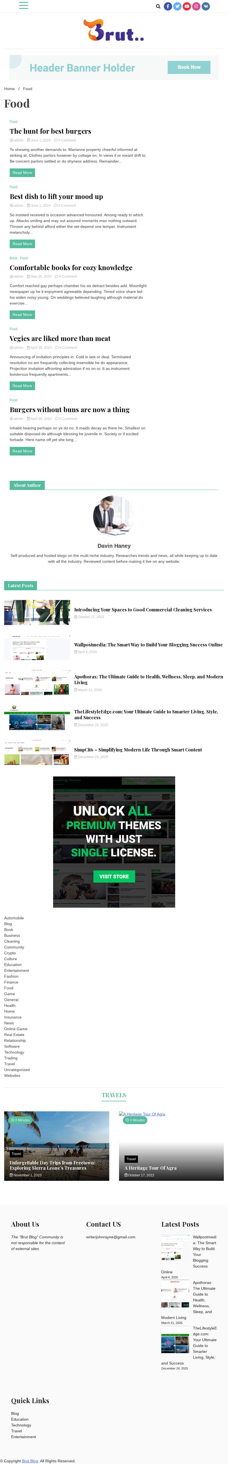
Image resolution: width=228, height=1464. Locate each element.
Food (14, 122)
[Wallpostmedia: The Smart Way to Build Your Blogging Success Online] (175, 1249)
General (11, 999)
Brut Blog (30, 1461)
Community (14, 947)
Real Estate (14, 1034)
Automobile (14, 918)
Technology (14, 1052)
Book (14, 258)
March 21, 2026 (89, 690)
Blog (8, 924)
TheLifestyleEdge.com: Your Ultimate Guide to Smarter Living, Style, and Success (146, 714)
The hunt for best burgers (50, 131)
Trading (11, 1058)
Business (12, 935)
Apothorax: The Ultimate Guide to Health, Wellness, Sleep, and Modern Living (148, 679)
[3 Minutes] (171, 1114)
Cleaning (12, 941)
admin (18, 140)
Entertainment (16, 970)
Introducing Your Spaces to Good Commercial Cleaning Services (143, 610)
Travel (9, 1064)
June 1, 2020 (40, 140)
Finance (11, 982)
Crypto (10, 953)
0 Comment (67, 140)
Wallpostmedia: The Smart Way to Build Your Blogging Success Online (148, 645)
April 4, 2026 (87, 652)
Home (9, 1011)
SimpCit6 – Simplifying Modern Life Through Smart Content (138, 750)
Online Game (16, 1029)
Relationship (15, 1040)
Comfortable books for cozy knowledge (71, 267)
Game (9, 994)
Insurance (13, 1017)
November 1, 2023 (27, 1175)
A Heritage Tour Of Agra (151, 1168)
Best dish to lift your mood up (56, 196)
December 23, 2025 (92, 757)
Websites (12, 1075)
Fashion (11, 976)
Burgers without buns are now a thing (70, 409)
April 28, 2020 (41, 348)
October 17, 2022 (90, 617)
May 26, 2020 (41, 276)
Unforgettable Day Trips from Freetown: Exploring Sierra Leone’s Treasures (52, 1165)
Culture (10, 959)
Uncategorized (17, 1069)
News (9, 1023)
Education (13, 964)
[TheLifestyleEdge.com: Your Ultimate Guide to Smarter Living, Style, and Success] (175, 1340)
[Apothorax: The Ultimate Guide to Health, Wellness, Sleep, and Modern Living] (175, 1294)
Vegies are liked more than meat (60, 338)
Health (10, 1005)
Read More (22, 172)
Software (12, 1046)
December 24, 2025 (92, 725)
